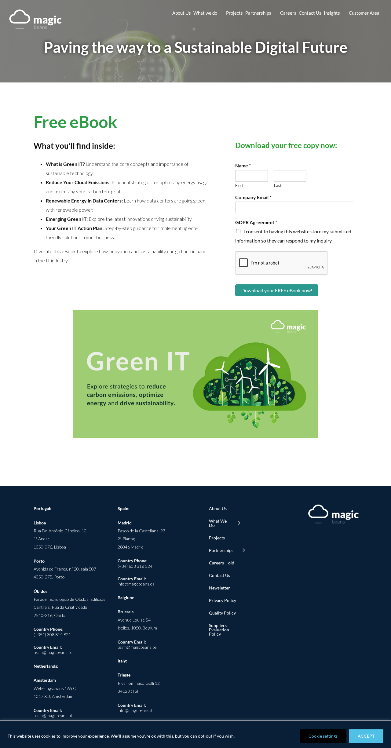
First (239, 185)
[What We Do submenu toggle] (239, 523)
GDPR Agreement (256, 222)
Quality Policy (222, 612)
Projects (217, 537)
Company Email (253, 197)
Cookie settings (323, 736)
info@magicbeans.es (136, 583)
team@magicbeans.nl (53, 715)
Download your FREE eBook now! (276, 290)
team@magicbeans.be (137, 647)
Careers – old (221, 562)
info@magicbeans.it (135, 710)
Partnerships (221, 550)
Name (243, 165)
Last (278, 185)
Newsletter (219, 587)
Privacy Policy (222, 600)
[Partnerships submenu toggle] (243, 550)
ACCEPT (366, 736)
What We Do (218, 523)
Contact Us (219, 575)
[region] (195, 734)
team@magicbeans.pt (53, 652)
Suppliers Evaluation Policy (219, 630)
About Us (218, 508)
